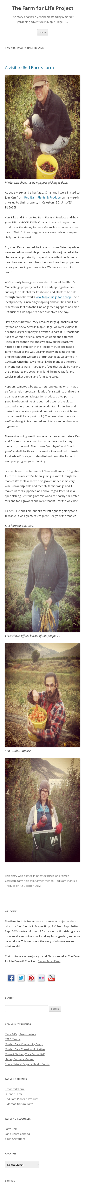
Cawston (10, 881)
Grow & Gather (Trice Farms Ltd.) (25, 1054)
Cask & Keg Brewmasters (20, 1034)
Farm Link (11, 1129)
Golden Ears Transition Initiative (25, 1049)
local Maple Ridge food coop (53, 297)
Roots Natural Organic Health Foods (27, 1064)
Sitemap (10, 1180)
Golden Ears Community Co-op (24, 1044)
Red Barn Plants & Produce (42, 197)
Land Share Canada (17, 1134)
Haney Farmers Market (19, 1059)
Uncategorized (45, 876)
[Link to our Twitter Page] (21, 978)
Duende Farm (13, 1094)
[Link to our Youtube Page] (51, 978)
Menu (42, 32)
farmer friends (44, 881)
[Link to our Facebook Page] (11, 978)
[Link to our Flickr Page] (41, 978)
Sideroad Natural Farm (19, 1104)
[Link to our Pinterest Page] (31, 978)
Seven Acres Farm (49, 961)
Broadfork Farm (15, 1089)
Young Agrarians (15, 1139)
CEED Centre (12, 1039)
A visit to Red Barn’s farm (29, 67)
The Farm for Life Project (42, 8)
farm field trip (25, 881)
